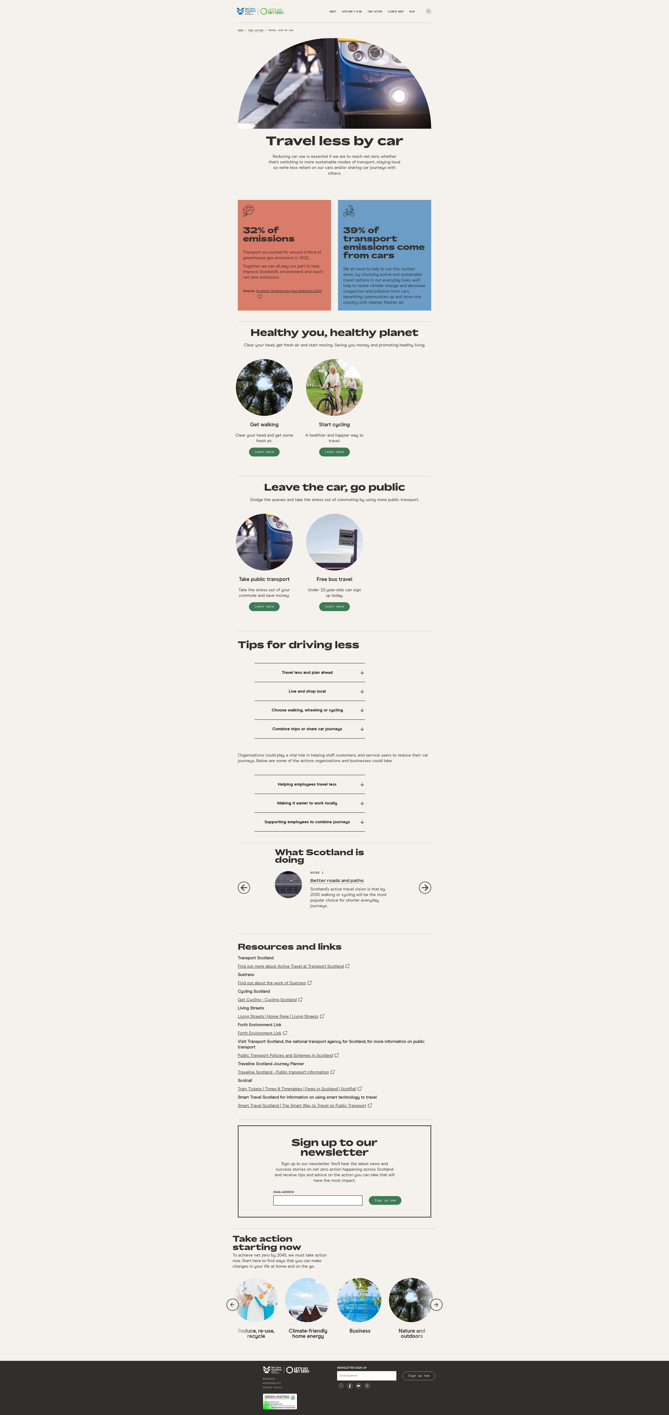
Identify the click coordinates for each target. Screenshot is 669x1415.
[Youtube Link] (358, 1385)
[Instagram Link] (367, 1385)
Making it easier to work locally (307, 803)
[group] (334, 891)
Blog (412, 12)
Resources (269, 1379)
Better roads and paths (337, 880)
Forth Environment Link (259, 1033)
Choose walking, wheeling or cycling (307, 710)
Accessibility (272, 1383)
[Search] (428, 11)
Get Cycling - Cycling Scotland (267, 1000)
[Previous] (244, 888)
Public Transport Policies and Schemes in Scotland (285, 1055)
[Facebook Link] (349, 1385)
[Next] (425, 888)
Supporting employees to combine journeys (307, 822)
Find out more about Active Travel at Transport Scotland (291, 966)
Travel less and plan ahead (307, 672)
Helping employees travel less (307, 784)
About (333, 12)
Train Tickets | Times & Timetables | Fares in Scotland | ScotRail (297, 1089)
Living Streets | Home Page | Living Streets (278, 1016)
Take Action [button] (375, 12)
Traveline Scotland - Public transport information (283, 1072)
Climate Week (395, 12)
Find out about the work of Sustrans (272, 983)
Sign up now (385, 1200)
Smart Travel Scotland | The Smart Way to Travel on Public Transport (302, 1106)
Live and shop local (307, 691)
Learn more (267, 453)
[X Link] (341, 1385)
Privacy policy (272, 1388)
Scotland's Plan (352, 12)
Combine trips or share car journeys (307, 729)
